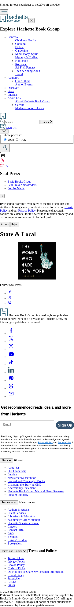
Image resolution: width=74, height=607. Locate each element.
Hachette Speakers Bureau (23, 523)
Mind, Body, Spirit (26, 54)
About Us (13, 98)
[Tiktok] (11, 364)
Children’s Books (25, 40)
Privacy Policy (16, 561)
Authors (12, 77)
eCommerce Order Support (24, 519)
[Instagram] (11, 348)
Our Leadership (17, 471)
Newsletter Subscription (22, 477)
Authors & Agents (18, 509)
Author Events (24, 84)
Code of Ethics (16, 568)
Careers (19, 104)
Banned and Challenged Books (26, 481)
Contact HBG (16, 530)
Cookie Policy (16, 565)
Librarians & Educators (21, 516)
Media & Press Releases (29, 108)
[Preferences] (4, 131)
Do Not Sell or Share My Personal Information (36, 571)
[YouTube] (11, 356)
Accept (5, 224)
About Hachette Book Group (32, 101)
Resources (8, 502)
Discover (13, 87)
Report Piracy (16, 575)
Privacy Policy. (27, 210)
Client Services (17, 513)
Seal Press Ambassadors (22, 185)
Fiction (19, 47)
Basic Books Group (19, 181)
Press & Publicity (18, 494)
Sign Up (65, 425)
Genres (12, 37)
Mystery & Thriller (26, 57)
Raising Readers (17, 540)
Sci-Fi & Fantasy (25, 67)
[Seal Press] (7, 165)
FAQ (11, 533)
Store (11, 91)
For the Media (16, 188)
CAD (23, 139)
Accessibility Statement (21, 488)
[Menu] (4, 11)
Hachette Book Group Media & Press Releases (36, 491)
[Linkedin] (11, 372)
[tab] (37, 196)
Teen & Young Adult (27, 70)
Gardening (21, 50)
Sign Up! (11, 127)
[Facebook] (11, 333)
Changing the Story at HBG (24, 484)
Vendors (12, 536)
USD (11, 139)
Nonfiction (21, 60)
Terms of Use (16, 558)
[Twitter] (11, 341)
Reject (14, 224)
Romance (21, 64)
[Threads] (11, 388)
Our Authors (22, 81)
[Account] (5, 148)
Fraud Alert (14, 578)
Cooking (20, 43)
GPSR (11, 585)
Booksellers (15, 543)
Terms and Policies (12, 551)
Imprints (12, 94)
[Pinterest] (11, 380)
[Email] (11, 396)
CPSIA (12, 581)
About (5, 460)
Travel (19, 74)
